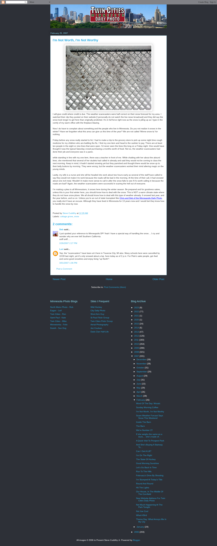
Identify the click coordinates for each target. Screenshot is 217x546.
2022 (137, 311)
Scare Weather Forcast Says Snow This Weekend (149, 416)
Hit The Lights (142, 487)
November (142, 363)
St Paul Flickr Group (99, 317)
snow (76, 216)
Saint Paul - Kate (58, 317)
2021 (137, 315)
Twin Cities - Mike (58, 321)
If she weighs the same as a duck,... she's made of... (149, 435)
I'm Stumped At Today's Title (149, 479)
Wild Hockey (96, 307)
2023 (137, 307)
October (141, 367)
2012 (137, 336)
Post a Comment (64, 269)
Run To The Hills (143, 471)
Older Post (158, 279)
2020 (137, 319)
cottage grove (66, 216)
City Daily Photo (97, 310)
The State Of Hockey (146, 459)
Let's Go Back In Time (146, 467)
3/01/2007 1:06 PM (68, 263)
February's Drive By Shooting (149, 475)
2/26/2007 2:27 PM (68, 243)
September (142, 371)
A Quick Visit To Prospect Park (150, 440)
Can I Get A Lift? (143, 451)
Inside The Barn (143, 422)
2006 (137, 532)
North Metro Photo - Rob (61, 307)
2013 (137, 332)
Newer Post (59, 279)
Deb (61, 229)
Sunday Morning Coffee (147, 407)
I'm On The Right (144, 455)
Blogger (136, 540)
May (139, 388)
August (140, 376)
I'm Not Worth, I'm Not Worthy (150, 411)
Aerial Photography (99, 324)
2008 (137, 352)
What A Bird (141, 515)
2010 (137, 344)
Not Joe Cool (142, 511)
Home (109, 279)
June (139, 384)
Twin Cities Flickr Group (101, 321)
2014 (137, 327)
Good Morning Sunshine (147, 463)
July (139, 380)
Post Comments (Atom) (115, 287)
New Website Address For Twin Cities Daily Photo (150, 499)
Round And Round (144, 483)
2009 (137, 348)
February (141, 400)
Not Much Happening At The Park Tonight (149, 506)
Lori (61, 249)
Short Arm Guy (97, 314)
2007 (137, 356)
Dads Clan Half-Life (99, 331)
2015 (137, 323)
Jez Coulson (96, 328)
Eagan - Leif (56, 310)
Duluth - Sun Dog (58, 328)
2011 (136, 340)
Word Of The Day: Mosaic (148, 403)
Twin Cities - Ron (58, 314)
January (141, 527)
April (139, 392)
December (142, 359)
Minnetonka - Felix (58, 324)
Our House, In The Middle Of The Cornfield (149, 492)
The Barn (140, 426)
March (140, 396)
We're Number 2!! (144, 430)
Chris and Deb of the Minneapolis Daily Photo (141, 198)
